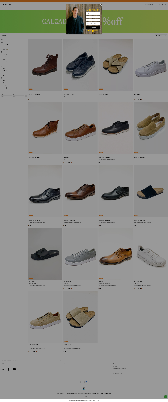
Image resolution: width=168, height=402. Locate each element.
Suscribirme (93, 27)
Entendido (98, 400)
